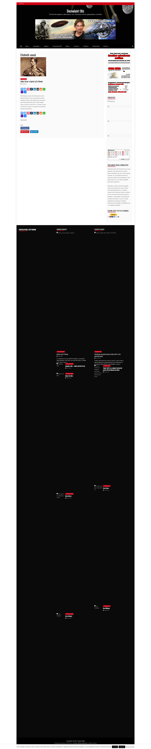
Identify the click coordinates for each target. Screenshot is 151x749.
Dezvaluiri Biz (75, 11)
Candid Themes (92, 743)
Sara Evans (106, 488)
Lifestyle (76, 46)
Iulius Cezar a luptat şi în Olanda (31, 81)
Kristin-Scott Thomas (62, 354)
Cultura (67, 46)
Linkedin (34, 131)
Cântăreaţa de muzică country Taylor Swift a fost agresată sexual (107, 355)
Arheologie (23, 79)
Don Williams (106, 608)
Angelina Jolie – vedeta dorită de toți (75, 366)
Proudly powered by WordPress (63, 743)
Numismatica (96, 46)
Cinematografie (62, 229)
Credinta (85, 46)
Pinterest (25, 131)
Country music (98, 351)
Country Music (99, 229)
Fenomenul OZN (57, 46)
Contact (105, 46)
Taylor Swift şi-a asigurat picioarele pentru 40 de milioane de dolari (112, 369)
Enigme (46, 46)
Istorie (27, 46)
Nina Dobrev (68, 496)
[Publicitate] (111, 101)
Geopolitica (36, 46)
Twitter (34, 128)
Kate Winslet (68, 616)
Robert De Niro (69, 376)
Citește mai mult (23, 120)
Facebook (25, 128)
